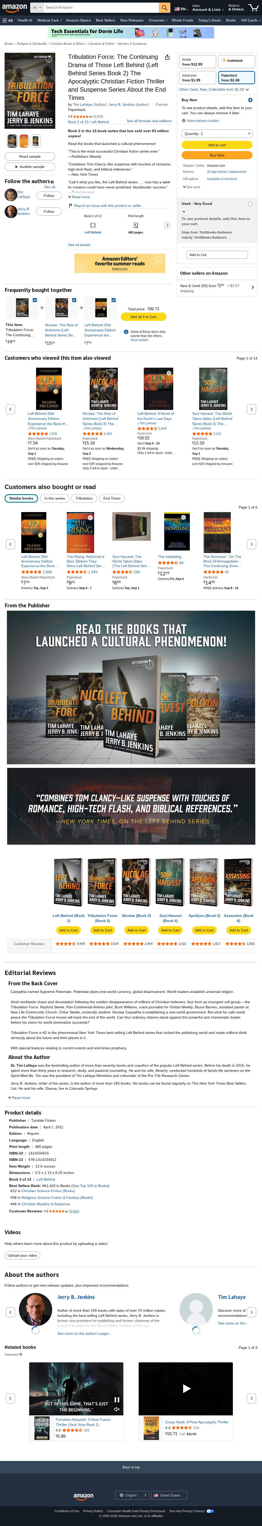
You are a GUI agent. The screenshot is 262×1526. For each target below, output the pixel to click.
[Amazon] (15, 7)
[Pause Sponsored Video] (117, 1400)
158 (137, 572)
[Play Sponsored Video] (185, 1388)
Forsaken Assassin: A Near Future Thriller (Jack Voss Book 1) (83, 1422)
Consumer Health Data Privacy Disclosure (136, 1511)
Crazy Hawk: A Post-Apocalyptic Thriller (197, 1422)
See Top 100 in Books (90, 1186)
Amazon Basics (78, 20)
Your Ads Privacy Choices (187, 1511)
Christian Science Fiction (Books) (48, 1191)
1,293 (92, 572)
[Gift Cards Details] (260, 20)
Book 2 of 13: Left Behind (88, 122)
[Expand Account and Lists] (223, 9)
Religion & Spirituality (32, 44)
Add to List (197, 255)
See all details (79, 245)
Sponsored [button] (12, 1354)
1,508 (47, 572)
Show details (139, 340)
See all (49, 187)
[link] (61, 307)
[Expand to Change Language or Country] (187, 9)
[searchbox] (101, 8)
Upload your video (22, 1255)
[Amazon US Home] (83, 1497)
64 (181, 563)
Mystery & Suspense (132, 44)
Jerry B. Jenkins (122, 104)
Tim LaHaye (82, 104)
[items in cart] (253, 7)
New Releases (132, 20)
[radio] (197, 61)
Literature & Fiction (101, 44)
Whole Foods (182, 20)
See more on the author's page (82, 1333)
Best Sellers (105, 20)
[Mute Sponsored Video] (117, 1409)
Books (231, 20)
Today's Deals (209, 20)
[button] (7, 20)
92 (227, 572)
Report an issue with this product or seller (107, 206)
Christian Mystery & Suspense (45, 1204)
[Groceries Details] (167, 20)
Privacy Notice (93, 1511)
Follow (49, 196)
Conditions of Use (66, 1511)
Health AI (25, 20)
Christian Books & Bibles (67, 44)
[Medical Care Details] (61, 20)
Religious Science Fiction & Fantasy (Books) (57, 1197)
